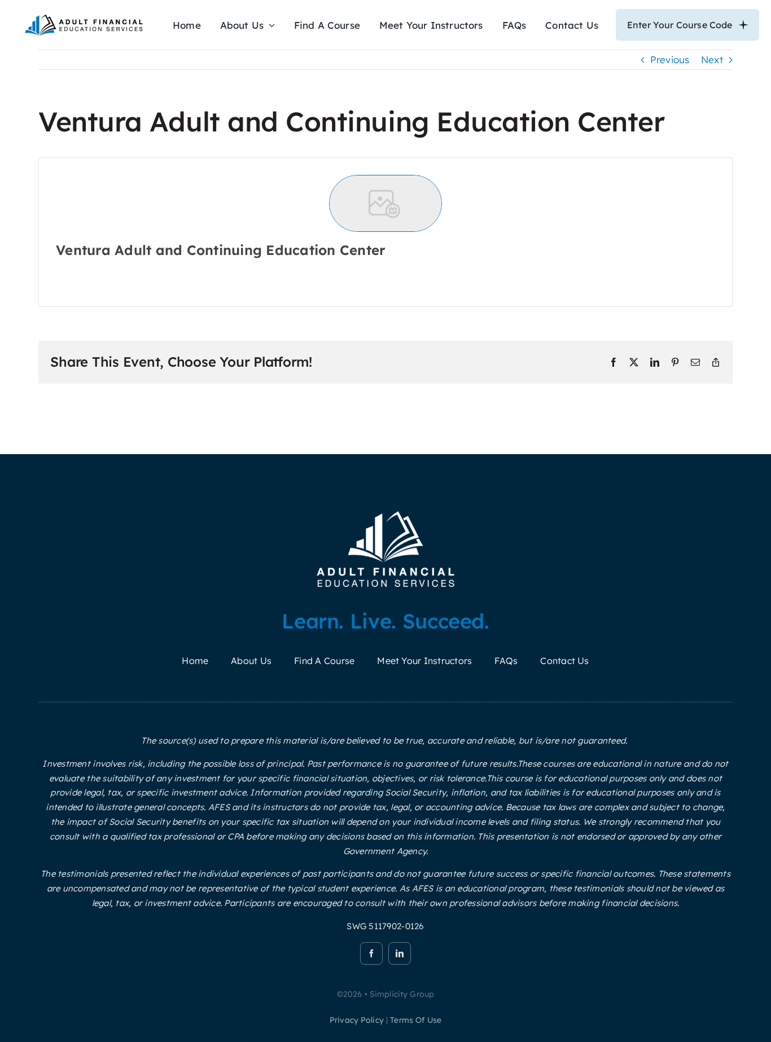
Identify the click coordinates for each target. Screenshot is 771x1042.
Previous (670, 59)
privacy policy (357, 1020)
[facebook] (371, 953)
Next (712, 59)
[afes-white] (385, 511)
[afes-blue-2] (83, 17)
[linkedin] (399, 953)
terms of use (415, 1020)
